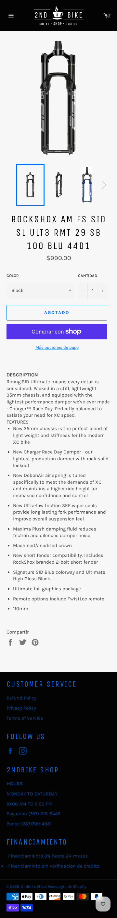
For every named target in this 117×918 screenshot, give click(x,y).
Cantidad (87, 275)
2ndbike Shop (33, 886)
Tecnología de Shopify (66, 886)
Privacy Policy (21, 708)
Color (12, 275)
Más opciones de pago (57, 347)
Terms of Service (24, 718)
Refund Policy (21, 698)
